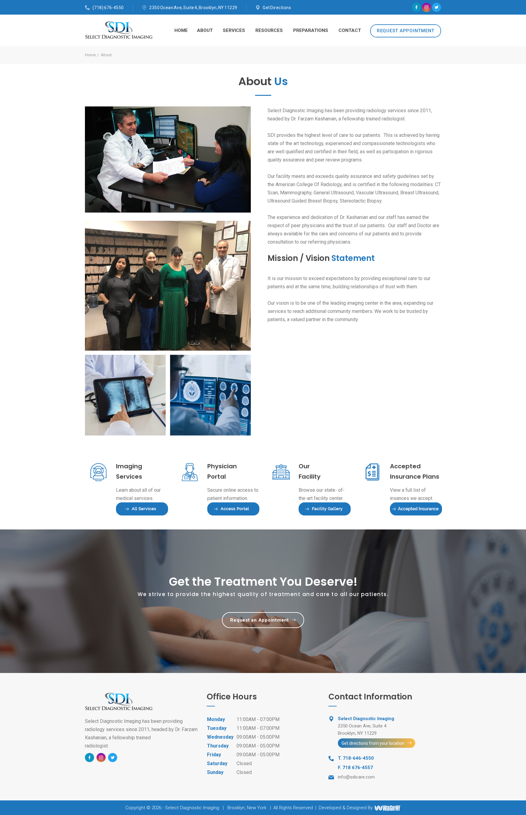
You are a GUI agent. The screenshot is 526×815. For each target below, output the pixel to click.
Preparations (310, 30)
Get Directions (277, 7)
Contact (349, 30)
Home (181, 30)
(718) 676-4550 (108, 7)
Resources (269, 30)
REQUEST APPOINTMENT (405, 30)
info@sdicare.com (356, 777)
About (205, 30)
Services (234, 30)
